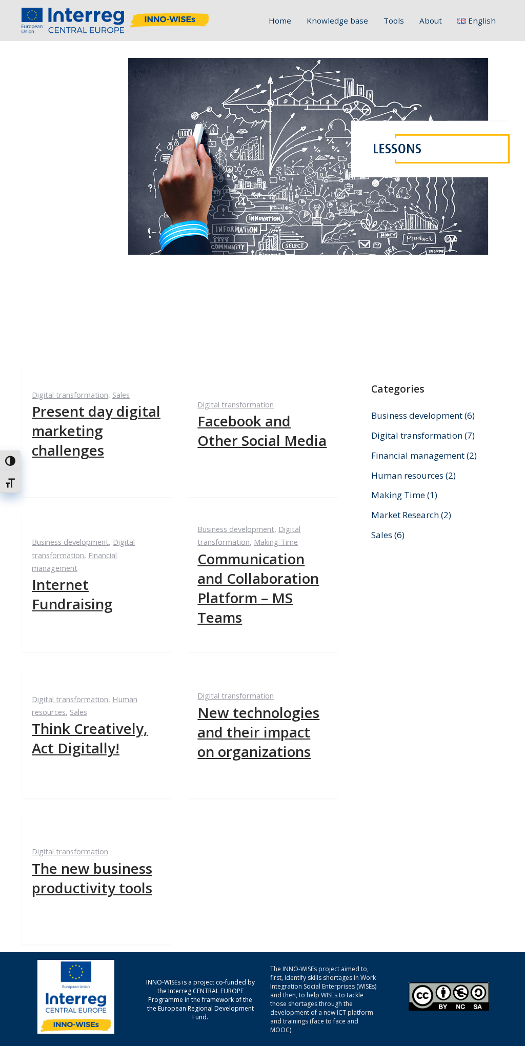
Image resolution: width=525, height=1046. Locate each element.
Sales (121, 394)
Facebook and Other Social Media (262, 430)
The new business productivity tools (92, 877)
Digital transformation (70, 394)
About (430, 20)
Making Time (276, 542)
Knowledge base (337, 20)
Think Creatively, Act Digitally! (90, 738)
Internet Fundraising (72, 594)
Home (280, 20)
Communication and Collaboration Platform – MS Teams (258, 588)
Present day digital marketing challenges (96, 430)
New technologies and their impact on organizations (258, 732)
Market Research (405, 515)
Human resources (407, 475)
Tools (393, 20)
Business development (70, 542)
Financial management (418, 455)
